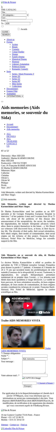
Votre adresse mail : (9, 375)
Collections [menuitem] (17, 86)
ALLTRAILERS (12, 140)
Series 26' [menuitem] (16, 76)
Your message (7, 361)
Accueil (10, 124)
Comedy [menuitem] (15, 49)
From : (4, 20)
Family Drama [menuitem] (18, 57)
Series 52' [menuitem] (16, 79)
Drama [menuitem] (15, 54)
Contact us (14, 425)
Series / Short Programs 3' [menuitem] (23, 74)
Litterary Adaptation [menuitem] (20, 64)
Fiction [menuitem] (10, 42)
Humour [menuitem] (15, 61)
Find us (24, 425)
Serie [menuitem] (9, 71)
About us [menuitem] (10, 39)
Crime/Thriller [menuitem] (18, 52)
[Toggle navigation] (2, 101)
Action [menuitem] (15, 44)
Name (3, 356)
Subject (4, 358)
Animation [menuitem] (11, 93)
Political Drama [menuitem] (18, 66)
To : (3, 23)
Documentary (12, 127)
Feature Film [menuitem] (12, 91)
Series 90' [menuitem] (16, 81)
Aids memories (13, 129)
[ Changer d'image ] (45, 383)
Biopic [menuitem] (15, 47)
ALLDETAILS (11, 135)
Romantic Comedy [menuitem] (20, 69)
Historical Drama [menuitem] (19, 59)
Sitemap (4, 425)
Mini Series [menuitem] (17, 84)
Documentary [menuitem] (12, 89)
